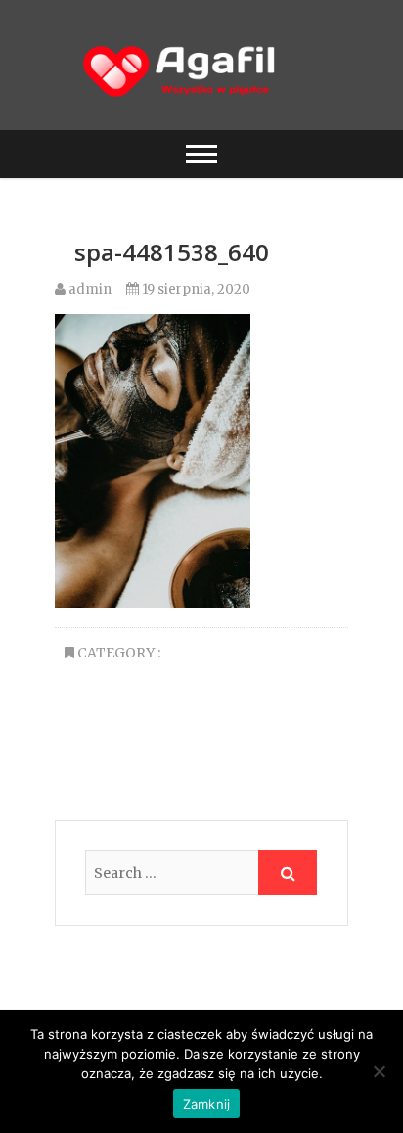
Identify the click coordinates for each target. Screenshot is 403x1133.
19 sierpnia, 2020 (194, 289)
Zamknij (207, 1103)
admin (89, 289)
